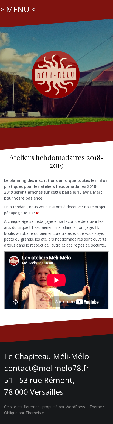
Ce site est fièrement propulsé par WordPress (44, 406)
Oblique (11, 412)
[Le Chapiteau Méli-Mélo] (56, 73)
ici (38, 212)
